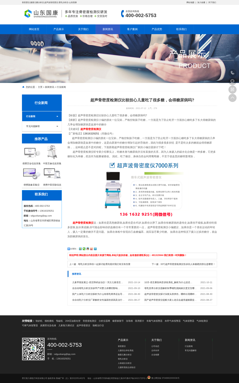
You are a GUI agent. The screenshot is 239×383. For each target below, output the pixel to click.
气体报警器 (188, 321)
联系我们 (181, 29)
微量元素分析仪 (125, 355)
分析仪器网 (104, 321)
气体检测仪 (202, 321)
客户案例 (132, 29)
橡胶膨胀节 (118, 321)
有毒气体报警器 (154, 321)
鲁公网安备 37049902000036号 (165, 375)
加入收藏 (201, 2)
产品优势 (157, 29)
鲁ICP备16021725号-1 (137, 378)
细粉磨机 (49, 321)
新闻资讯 (108, 29)
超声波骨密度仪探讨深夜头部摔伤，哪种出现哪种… (170, 294)
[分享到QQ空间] (80, 249)
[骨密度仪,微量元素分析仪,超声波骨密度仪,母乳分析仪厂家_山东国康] (66, 13)
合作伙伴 (155, 350)
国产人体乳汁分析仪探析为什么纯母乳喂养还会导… (98, 294)
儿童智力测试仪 (66, 325)
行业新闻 (61, 87)
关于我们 (212, 2)
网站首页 (34, 29)
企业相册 (155, 355)
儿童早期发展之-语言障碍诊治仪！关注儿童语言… (97, 282)
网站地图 (190, 2)
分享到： (74, 249)
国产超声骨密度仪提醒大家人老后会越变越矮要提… (170, 300)
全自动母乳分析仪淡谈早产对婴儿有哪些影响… (96, 288)
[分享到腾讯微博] (95, 249)
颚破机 (59, 321)
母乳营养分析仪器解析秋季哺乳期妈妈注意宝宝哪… (170, 288)
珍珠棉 (129, 321)
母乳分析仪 (123, 359)
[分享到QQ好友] (87, 249)
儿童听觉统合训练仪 (126, 367)
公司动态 (155, 346)
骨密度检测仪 (89, 321)
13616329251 (232, 73)
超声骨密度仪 (83, 325)
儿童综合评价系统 (125, 350)
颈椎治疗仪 (98, 325)
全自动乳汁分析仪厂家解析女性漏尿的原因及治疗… (98, 300)
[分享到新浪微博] (91, 249)
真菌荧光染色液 (48, 325)
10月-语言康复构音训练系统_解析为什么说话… (168, 282)
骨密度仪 (122, 346)
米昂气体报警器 (173, 321)
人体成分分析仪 (125, 363)
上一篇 (99, 264)
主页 (40, 87)
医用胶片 (139, 321)
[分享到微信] (84, 249)
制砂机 (39, 321)
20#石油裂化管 (72, 321)
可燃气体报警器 (30, 325)
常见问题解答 (33, 126)
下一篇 (183, 264)
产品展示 (58, 29)
